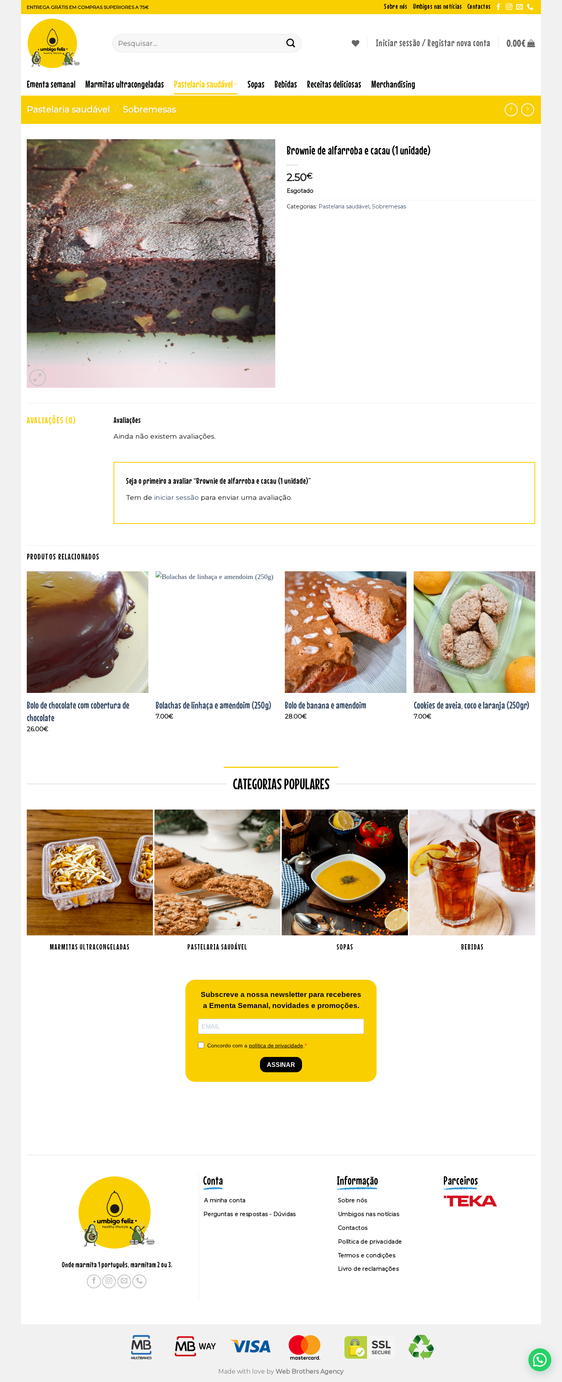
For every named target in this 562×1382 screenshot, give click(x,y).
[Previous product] (527, 109)
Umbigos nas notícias (437, 6)
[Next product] (511, 109)
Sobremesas (149, 109)
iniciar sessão (176, 497)
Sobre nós (395, 6)
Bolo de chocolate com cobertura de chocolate (78, 711)
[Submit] (291, 43)
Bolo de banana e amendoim (325, 705)
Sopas (256, 83)
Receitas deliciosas (334, 83)
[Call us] (530, 7)
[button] (521, 43)
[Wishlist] (356, 43)
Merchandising (393, 83)
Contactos (479, 6)
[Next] (535, 659)
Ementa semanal (51, 83)
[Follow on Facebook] (498, 7)
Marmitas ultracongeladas (124, 83)
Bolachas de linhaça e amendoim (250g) (213, 705)
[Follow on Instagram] (509, 7)
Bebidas (286, 83)
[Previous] (27, 659)
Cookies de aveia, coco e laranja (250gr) (471, 705)
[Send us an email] (519, 7)
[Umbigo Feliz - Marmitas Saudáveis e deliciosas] (64, 43)
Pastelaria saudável (203, 83)
